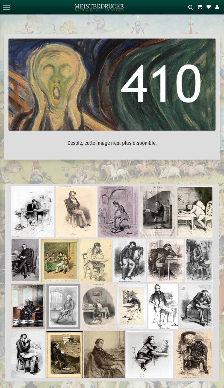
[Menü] (6, 7)
